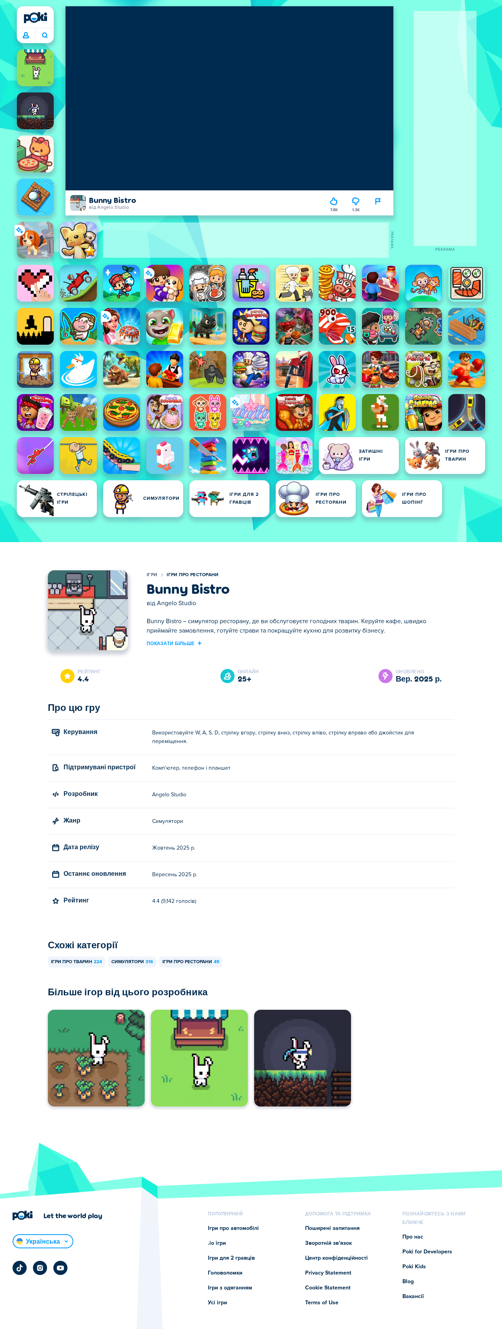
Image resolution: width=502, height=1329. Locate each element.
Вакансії (413, 1296)
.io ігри (217, 1243)
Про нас (412, 1237)
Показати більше (171, 643)
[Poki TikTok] (20, 1268)
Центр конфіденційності (336, 1258)
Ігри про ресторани (192, 575)
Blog (408, 1281)
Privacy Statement (328, 1273)
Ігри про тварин (76, 962)
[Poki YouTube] (60, 1268)
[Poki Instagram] (40, 1268)
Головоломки (225, 1273)
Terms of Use (321, 1302)
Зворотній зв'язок (328, 1243)
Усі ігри (217, 1302)
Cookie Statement (328, 1288)
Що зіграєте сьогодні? (44, 35)
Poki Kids (414, 1266)
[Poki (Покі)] (35, 17)
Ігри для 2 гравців (231, 1258)
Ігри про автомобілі (233, 1228)
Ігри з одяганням (230, 1288)
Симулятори (132, 962)
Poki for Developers (427, 1252)
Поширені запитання (332, 1228)
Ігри (152, 575)
